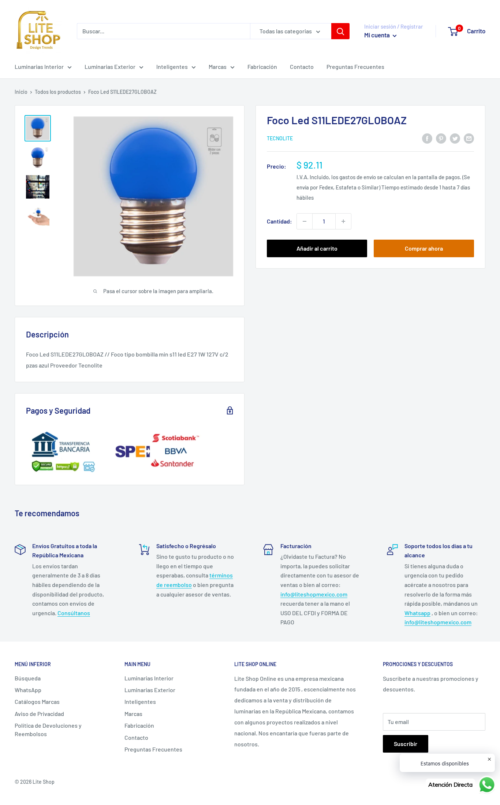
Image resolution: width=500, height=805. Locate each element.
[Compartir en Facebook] (427, 138)
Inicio (21, 92)
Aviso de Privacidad (39, 713)
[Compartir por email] (469, 138)
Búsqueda (28, 678)
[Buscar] (340, 31)
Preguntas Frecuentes (355, 66)
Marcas (218, 66)
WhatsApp (28, 689)
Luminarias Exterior (110, 66)
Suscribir (405, 743)
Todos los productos (58, 92)
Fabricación (262, 66)
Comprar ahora (424, 248)
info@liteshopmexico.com (313, 594)
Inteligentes (172, 66)
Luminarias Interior (39, 66)
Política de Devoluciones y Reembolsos (48, 729)
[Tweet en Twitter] (455, 138)
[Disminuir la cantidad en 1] (304, 221)
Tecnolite (280, 139)
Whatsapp (417, 612)
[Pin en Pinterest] (441, 138)
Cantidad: (279, 221)
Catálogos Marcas (37, 701)
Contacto (302, 66)
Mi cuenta (377, 34)
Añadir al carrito (316, 248)
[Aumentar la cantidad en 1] (343, 221)
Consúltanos (73, 612)
